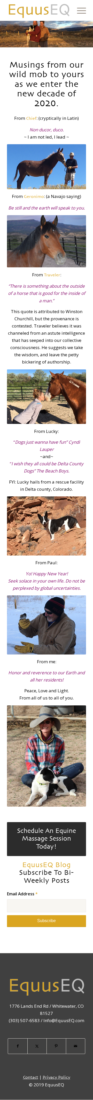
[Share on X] (37, 1046)
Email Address (22, 894)
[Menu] (79, 10)
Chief (31, 118)
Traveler (52, 275)
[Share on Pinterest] (56, 1046)
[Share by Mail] (75, 1046)
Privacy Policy (56, 1077)
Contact (30, 1077)
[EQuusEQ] (38, 10)
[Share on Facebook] (17, 1046)
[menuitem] (79, 10)
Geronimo (34, 197)
